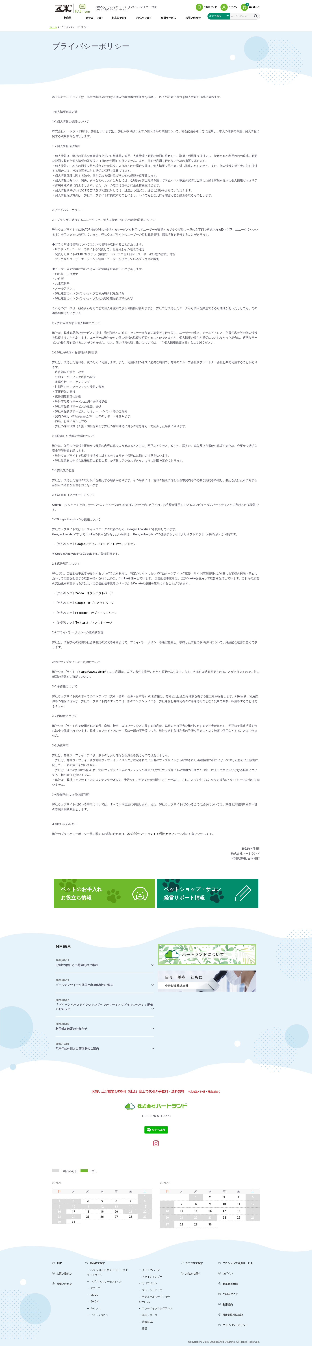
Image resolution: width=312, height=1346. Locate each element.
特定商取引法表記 (233, 1314)
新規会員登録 (230, 1283)
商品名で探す (119, 17)
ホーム (53, 27)
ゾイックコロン (99, 1315)
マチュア (95, 1288)
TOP (59, 1263)
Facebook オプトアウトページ (96, 613)
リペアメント (149, 1283)
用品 (144, 1328)
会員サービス (168, 17)
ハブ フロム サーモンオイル (106, 1281)
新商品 (67, 17)
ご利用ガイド (230, 1294)
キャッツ (95, 1308)
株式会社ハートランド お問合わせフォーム (155, 834)
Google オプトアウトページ (94, 603)
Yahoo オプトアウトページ (94, 593)
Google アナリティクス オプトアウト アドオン (105, 544)
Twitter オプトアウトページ (93, 622)
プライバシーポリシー (235, 1325)
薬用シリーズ (149, 1315)
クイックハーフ (151, 1269)
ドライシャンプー (152, 1276)
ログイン (228, 1273)
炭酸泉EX (147, 1321)
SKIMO (94, 1294)
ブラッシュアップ (152, 1290)
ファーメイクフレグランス (157, 1308)
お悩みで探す (143, 17)
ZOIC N (94, 1301)
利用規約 (228, 1304)
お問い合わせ (193, 17)
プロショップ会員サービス (238, 1263)
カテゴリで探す (94, 17)
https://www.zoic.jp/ (92, 671)
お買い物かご (64, 1273)
